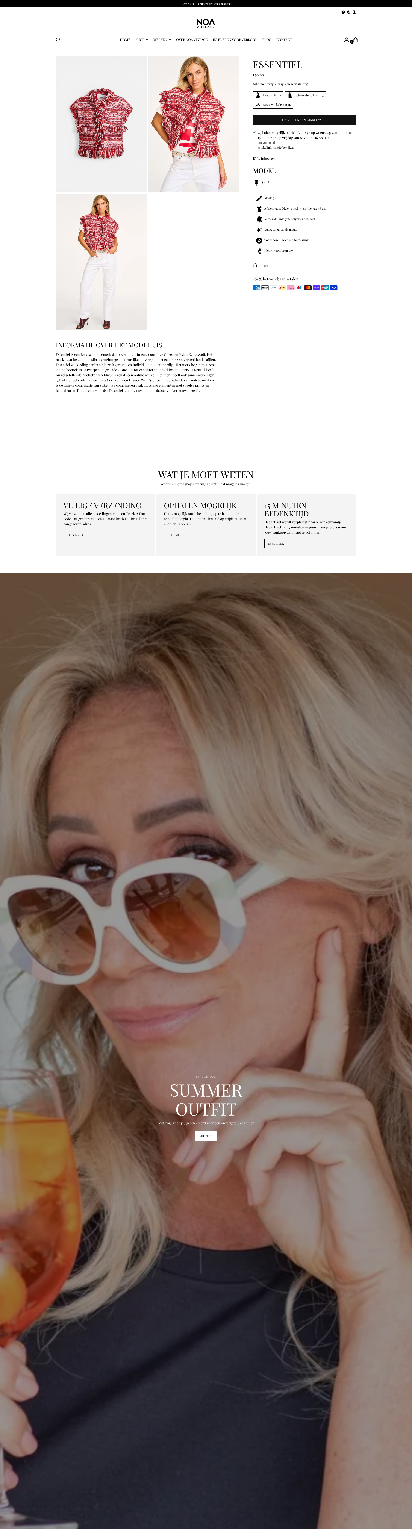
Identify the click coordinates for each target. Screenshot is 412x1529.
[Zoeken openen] (58, 39)
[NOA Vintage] (206, 23)
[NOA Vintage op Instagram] (354, 12)
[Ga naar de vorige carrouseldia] (342, 446)
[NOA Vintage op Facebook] (343, 12)
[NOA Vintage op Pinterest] (349, 12)
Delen (263, 266)
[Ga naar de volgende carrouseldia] (352, 445)
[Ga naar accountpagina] (345, 39)
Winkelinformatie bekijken (276, 147)
